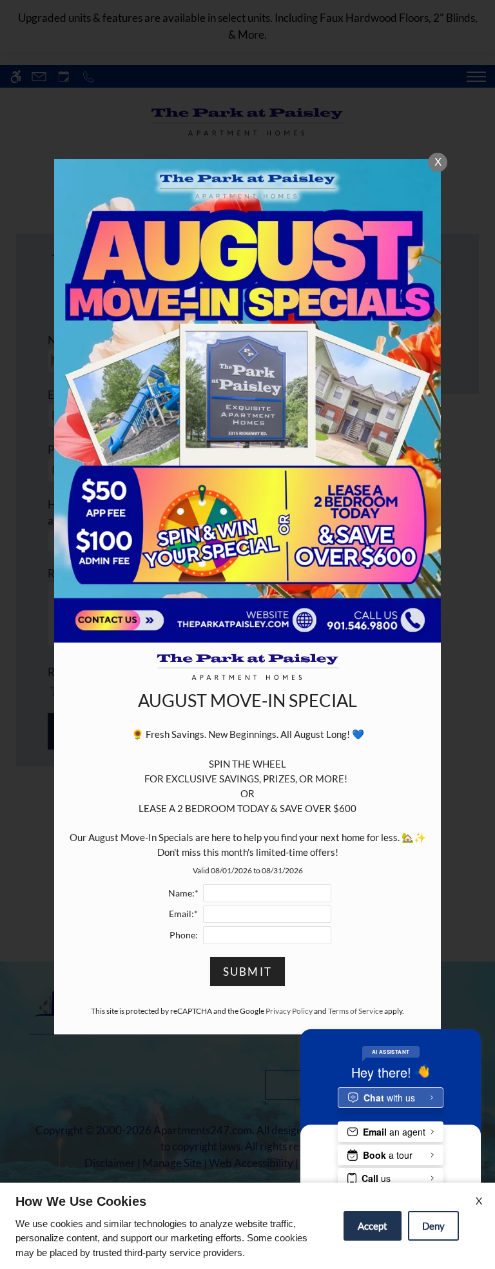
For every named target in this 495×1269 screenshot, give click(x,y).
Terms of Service (355, 1011)
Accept (372, 1226)
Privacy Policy (289, 1011)
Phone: (184, 935)
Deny (433, 1226)
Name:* (183, 893)
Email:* (183, 914)
